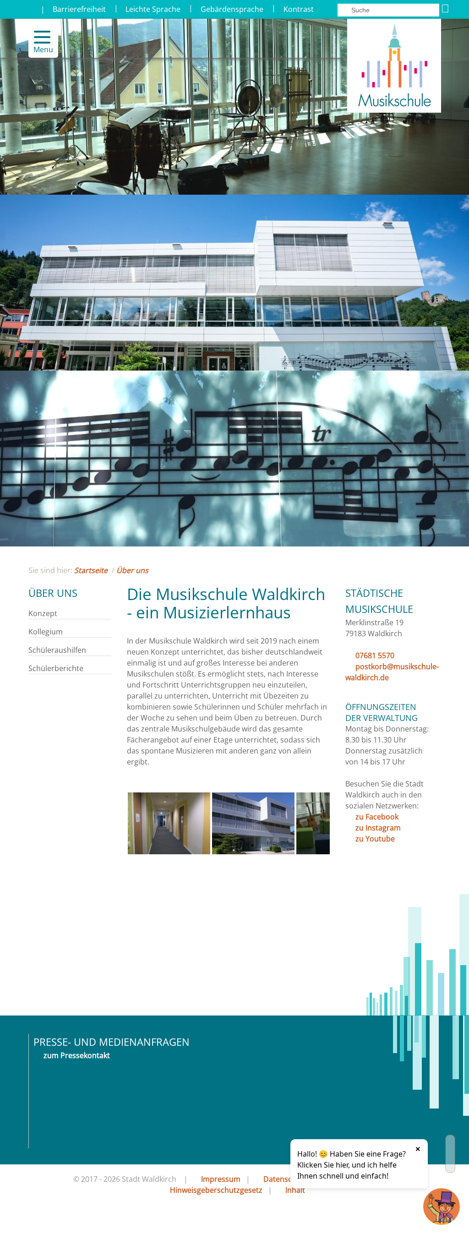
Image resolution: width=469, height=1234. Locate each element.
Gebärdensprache (232, 9)
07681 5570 (374, 655)
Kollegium (45, 632)
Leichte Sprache (152, 9)
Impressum (220, 1179)
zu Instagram (378, 828)
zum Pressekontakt (77, 1055)
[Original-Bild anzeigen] (169, 851)
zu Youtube (375, 839)
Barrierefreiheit (79, 9)
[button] (38, 37)
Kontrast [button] (299, 9)
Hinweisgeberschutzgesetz (216, 1190)
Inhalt (295, 1190)
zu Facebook (376, 817)
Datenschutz (285, 1179)
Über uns (132, 570)
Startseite (91, 570)
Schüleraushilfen (57, 650)
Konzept (42, 613)
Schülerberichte (55, 668)
